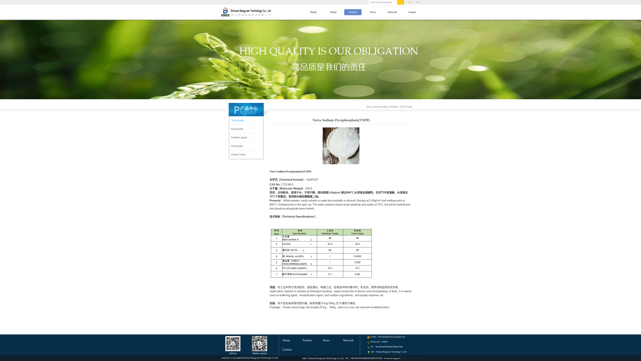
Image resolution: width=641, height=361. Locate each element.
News (373, 12)
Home (313, 12)
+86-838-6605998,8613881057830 (389, 347)
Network (392, 12)
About (333, 12)
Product (353, 12)
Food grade (237, 128)
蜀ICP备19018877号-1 (290, 358)
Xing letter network (410, 358)
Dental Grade (238, 154)
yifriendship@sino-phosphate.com (391, 337)
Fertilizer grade (239, 137)
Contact (412, 12)
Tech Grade (406, 106)
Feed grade (237, 146)
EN (410, 2)
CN (417, 2)
